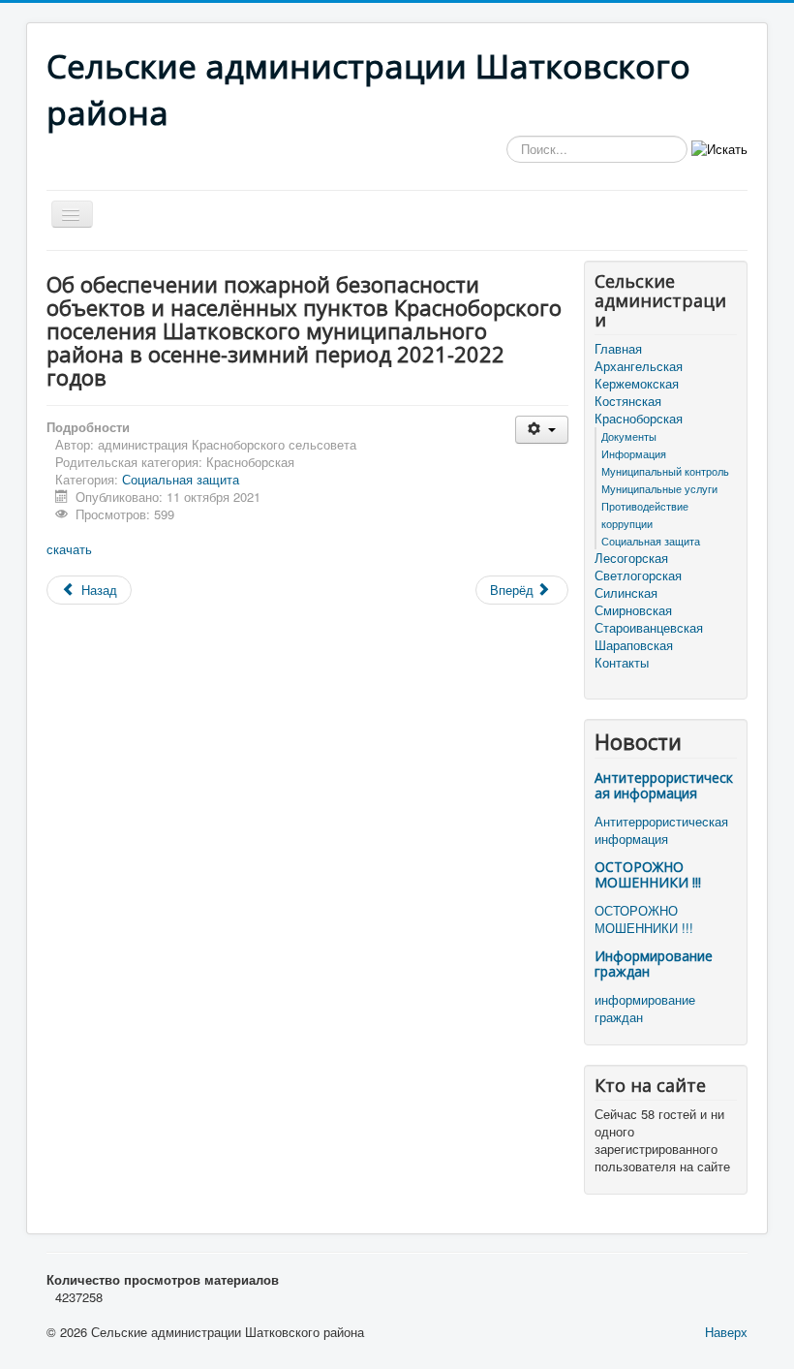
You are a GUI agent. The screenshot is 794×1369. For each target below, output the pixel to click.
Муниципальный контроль (665, 471)
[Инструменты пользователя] (541, 430)
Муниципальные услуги (659, 488)
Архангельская (639, 366)
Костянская (628, 401)
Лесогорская (631, 558)
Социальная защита (180, 479)
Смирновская (633, 610)
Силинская (626, 593)
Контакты (622, 662)
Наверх (726, 1331)
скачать (69, 549)
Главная (618, 349)
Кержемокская (637, 383)
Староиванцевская (649, 628)
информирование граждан (645, 1008)
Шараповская (634, 645)
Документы (629, 436)
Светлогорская (638, 575)
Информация (633, 453)
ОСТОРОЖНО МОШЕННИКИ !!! (648, 874)
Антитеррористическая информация (664, 785)
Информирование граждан (654, 963)
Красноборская (639, 418)
